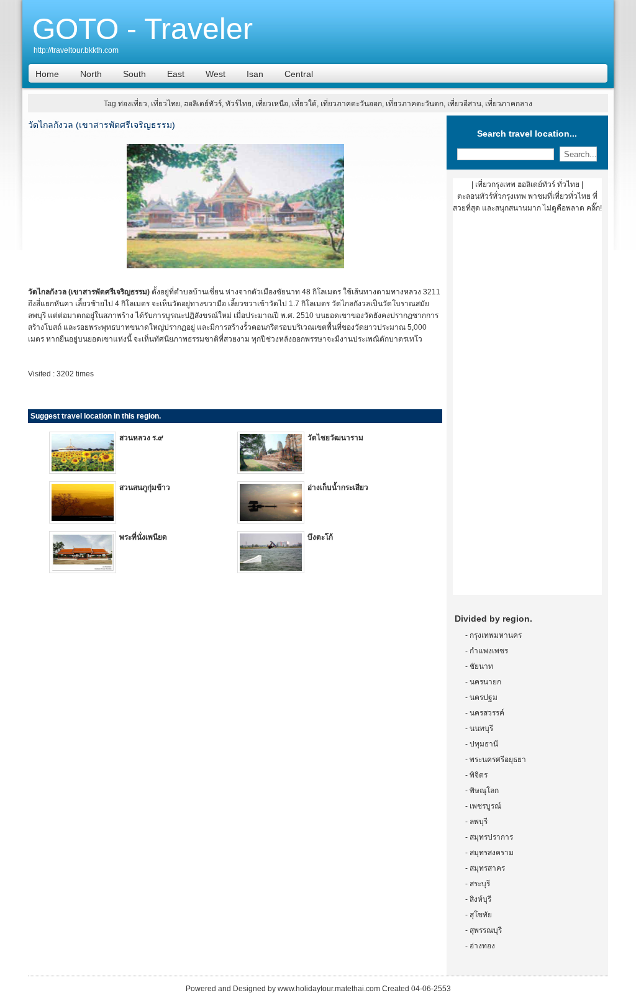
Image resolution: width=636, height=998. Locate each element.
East (175, 74)
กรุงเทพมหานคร (496, 635)
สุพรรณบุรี (486, 930)
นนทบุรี (481, 728)
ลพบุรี (479, 821)
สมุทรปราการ (491, 837)
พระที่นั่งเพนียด (143, 537)
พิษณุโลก (484, 790)
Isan (255, 74)
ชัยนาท (481, 666)
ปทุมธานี (484, 744)
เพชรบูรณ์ (485, 806)
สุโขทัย (481, 914)
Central (298, 74)
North (91, 74)
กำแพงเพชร (489, 650)
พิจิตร (479, 775)
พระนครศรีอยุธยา (498, 759)
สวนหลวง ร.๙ (141, 437)
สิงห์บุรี (480, 899)
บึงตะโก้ (320, 537)
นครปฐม (483, 697)
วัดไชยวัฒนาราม (335, 437)
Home (47, 74)
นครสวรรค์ (487, 713)
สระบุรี (480, 883)
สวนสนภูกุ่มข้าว (144, 487)
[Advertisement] (527, 408)
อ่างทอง (482, 945)
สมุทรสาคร (487, 868)
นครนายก (485, 682)
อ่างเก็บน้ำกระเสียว (337, 487)
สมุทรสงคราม (492, 852)
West (215, 74)
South (134, 74)
